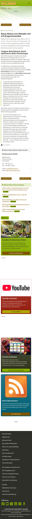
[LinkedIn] (16, 503)
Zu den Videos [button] (16, 312)
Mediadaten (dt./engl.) (9, 488)
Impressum (5, 491)
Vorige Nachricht (7, 25)
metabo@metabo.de (12, 168)
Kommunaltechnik (8, 453)
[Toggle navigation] (29, 2)
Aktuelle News (6, 434)
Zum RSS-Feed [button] (16, 414)
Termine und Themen (9, 477)
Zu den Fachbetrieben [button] (16, 253)
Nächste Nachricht (24, 25)
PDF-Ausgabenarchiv (8, 470)
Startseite (3, 8)
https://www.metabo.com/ (12, 170)
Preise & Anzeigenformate (10, 474)
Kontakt (4, 484)
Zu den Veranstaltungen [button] (16, 370)
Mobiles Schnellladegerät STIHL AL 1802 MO (14, 194)
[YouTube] (7, 503)
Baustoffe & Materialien (9, 443)
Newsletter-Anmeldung (9, 480)
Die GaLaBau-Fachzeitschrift (11, 467)
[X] (11, 503)
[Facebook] (3, 503)
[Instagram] (20, 503)
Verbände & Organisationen (11, 459)
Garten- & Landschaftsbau (10, 447)
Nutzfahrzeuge (6, 456)
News (9, 8)
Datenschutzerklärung (9, 494)
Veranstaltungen (7, 463)
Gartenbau (5, 450)
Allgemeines (6, 437)
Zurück (5, 218)
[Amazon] (24, 503)
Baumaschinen (6, 440)
